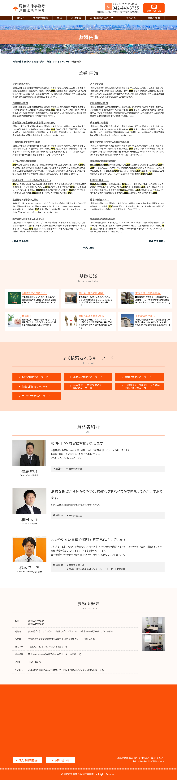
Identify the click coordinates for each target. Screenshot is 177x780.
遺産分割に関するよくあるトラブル (28, 218)
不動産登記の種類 (99, 103)
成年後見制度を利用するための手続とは (109, 141)
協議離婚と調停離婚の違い (103, 161)
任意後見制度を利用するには (26, 141)
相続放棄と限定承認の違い (103, 218)
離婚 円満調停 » (157, 241)
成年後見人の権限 (99, 122)
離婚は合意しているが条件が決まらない (31, 180)
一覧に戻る (88, 247)
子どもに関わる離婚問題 (24, 161)
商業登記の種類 (20, 103)
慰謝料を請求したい (99, 180)
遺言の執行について (99, 199)
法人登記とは (96, 84)
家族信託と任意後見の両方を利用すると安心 (33, 122)
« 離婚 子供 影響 (20, 241)
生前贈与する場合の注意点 (25, 199)
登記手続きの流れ (21, 84)
